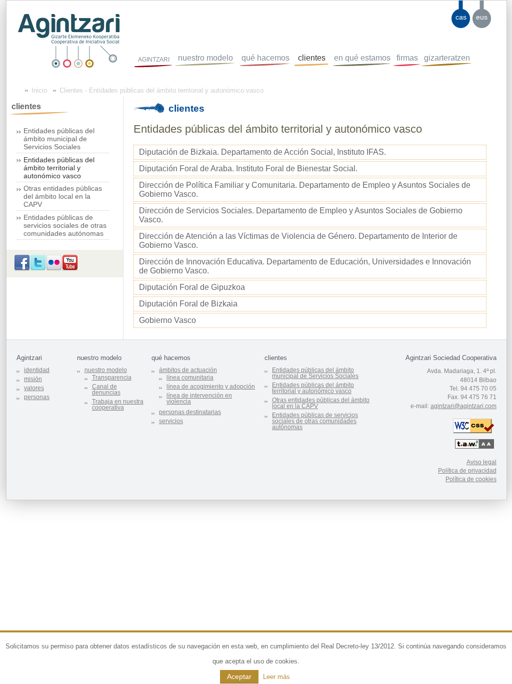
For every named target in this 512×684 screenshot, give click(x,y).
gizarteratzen (447, 58)
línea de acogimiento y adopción (210, 387)
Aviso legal (481, 462)
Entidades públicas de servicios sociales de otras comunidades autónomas (65, 225)
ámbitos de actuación (188, 370)
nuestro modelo (205, 58)
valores (34, 388)
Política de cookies (471, 479)
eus (482, 17)
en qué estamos (362, 58)
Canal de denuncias (106, 390)
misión (33, 379)
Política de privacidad (467, 471)
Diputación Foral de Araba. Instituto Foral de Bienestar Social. (248, 168)
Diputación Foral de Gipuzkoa (192, 287)
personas (37, 397)
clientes (312, 58)
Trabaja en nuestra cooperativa (118, 405)
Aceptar (239, 676)
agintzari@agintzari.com (463, 406)
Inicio (39, 90)
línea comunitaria (190, 378)
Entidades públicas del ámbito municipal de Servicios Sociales (59, 139)
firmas (407, 58)
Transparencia (112, 378)
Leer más (276, 676)
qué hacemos (266, 58)
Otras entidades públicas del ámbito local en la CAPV (63, 196)
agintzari (154, 59)
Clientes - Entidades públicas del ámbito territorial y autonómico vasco (162, 90)
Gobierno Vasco (167, 320)
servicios (171, 421)
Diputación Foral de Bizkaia (188, 303)
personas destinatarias (190, 412)
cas (461, 17)
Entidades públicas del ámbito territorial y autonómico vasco (59, 168)
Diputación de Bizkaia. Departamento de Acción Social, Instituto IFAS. (262, 152)
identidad (37, 370)
